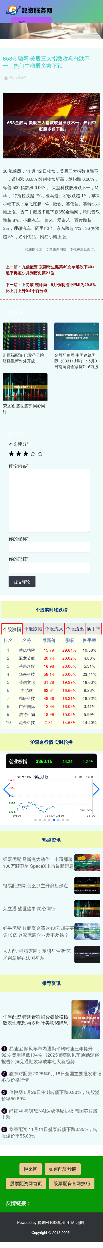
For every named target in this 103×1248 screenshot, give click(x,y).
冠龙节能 (27, 658)
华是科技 (27, 674)
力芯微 (27, 690)
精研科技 (27, 698)
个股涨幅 (12, 629)
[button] (7, 789)
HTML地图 (75, 1222)
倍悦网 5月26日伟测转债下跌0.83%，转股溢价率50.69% (50, 1095)
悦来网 (30, 1169)
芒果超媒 (27, 666)
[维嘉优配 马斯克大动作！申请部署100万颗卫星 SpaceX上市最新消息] (87, 862)
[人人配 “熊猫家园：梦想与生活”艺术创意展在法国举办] (87, 954)
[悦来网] (30, 9)
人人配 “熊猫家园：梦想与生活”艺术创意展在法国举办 (37, 954)
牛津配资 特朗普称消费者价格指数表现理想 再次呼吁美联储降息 (35, 1019)
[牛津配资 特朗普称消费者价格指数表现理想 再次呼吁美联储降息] (86, 1019)
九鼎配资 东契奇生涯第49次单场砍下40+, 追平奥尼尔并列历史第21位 (51, 269)
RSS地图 (57, 1222)
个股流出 (75, 628)
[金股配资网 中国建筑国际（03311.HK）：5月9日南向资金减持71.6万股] (76, 336)
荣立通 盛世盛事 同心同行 (29, 908)
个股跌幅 (33, 628)
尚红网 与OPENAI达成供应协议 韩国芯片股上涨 (49, 1113)
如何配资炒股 (62, 1169)
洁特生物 (27, 714)
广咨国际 (27, 706)
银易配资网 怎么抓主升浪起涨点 (35, 885)
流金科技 (27, 722)
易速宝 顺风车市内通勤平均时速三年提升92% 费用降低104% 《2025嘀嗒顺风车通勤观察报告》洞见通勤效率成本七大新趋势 (50, 1055)
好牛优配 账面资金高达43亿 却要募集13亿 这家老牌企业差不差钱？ (38, 931)
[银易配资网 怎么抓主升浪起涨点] (87, 885)
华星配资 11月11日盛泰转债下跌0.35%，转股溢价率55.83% (49, 1132)
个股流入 (54, 628)
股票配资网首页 (26, 1183)
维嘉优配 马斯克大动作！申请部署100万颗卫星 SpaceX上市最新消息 (38, 862)
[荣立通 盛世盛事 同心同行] (25, 386)
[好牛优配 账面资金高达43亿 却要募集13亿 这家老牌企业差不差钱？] (87, 931)
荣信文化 (27, 682)
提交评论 (22, 582)
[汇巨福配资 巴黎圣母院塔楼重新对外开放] (25, 336)
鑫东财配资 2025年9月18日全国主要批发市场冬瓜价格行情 (51, 1076)
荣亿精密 (27, 650)
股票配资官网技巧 (72, 1183)
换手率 (93, 628)
